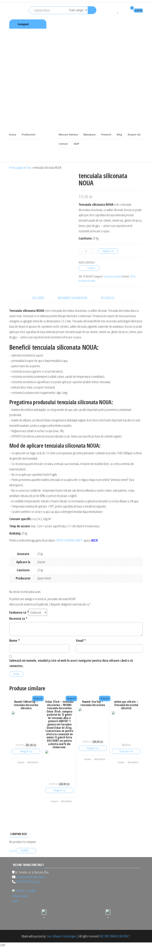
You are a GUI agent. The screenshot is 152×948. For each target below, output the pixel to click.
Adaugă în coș (108, 251)
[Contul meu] (123, 10)
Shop (29, 167)
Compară (20, 762)
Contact (63, 143)
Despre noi (134, 134)
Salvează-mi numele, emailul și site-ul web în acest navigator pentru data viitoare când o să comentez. (71, 663)
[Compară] (112, 10)
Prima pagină (16, 167)
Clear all (12, 851)
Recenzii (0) (107, 298)
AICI (94, 540)
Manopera (89, 134)
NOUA (133, 276)
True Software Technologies (61, 936)
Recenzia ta (18, 618)
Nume (14, 640)
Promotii (106, 134)
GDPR (15, 901)
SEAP (76, 143)
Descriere (38, 298)
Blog (119, 134)
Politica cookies (20, 896)
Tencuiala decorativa (112, 276)
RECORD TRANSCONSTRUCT (115, 936)
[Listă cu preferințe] (118, 10)
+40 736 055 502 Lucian (27, 881)
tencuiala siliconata (87, 280)
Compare (91, 268)
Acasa (12, 134)
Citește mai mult (126, 751)
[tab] (41, 297)
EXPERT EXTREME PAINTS (69, 540)
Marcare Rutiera (68, 134)
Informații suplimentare (72, 298)
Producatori (28, 134)
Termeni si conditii (25, 890)
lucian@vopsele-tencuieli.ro (30, 877)
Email (81, 640)
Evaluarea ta (19, 612)
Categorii (23, 24)
